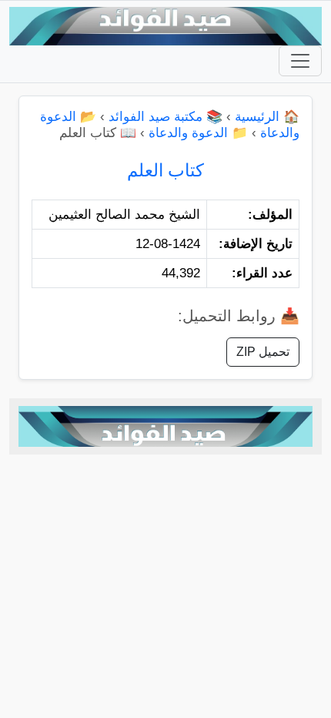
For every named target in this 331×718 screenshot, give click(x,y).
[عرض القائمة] (300, 60)
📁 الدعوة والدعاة (198, 133)
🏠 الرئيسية (267, 116)
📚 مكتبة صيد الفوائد (165, 116)
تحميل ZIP (262, 351)
